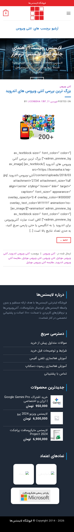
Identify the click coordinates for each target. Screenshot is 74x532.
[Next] (3, 59)
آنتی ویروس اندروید (19, 254)
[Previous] (67, 59)
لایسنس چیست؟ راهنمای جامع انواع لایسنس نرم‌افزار (37, 51)
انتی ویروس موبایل (32, 258)
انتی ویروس (49, 258)
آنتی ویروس (65, 86)
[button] (68, 13)
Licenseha (34, 101)
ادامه (64, 240)
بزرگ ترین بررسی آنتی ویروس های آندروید (38, 91)
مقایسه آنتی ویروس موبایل (40, 262)
